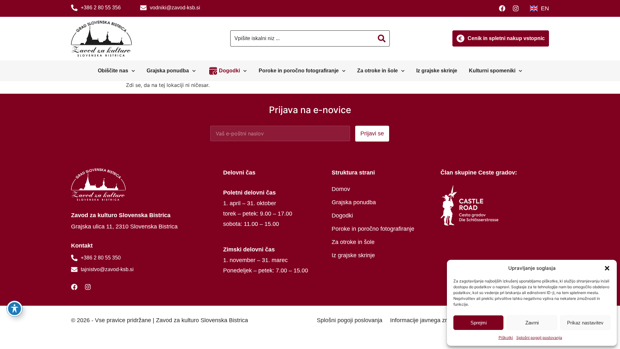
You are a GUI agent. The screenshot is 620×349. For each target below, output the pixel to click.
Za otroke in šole (377, 70)
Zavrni (532, 322)
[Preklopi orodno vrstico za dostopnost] (14, 308)
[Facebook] (504, 8)
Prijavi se (372, 133)
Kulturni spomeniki (492, 70)
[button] (607, 268)
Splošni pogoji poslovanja (539, 337)
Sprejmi (478, 322)
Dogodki (229, 70)
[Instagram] (517, 8)
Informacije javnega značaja (426, 320)
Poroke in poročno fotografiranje (299, 70)
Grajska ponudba (168, 70)
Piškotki (506, 337)
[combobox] (302, 38)
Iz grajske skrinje (436, 70)
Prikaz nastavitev (585, 322)
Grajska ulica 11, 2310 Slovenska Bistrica (124, 226)
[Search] (382, 38)
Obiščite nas (113, 70)
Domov (341, 189)
